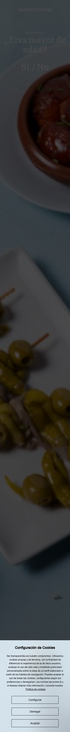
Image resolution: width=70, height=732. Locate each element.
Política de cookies (36, 689)
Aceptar (35, 723)
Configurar (35, 699)
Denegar (35, 711)
